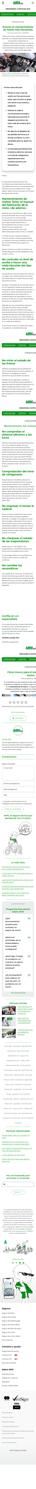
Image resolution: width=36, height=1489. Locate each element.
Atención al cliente (9, 1363)
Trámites (8, 1070)
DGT (23, 1118)
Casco (28, 1075)
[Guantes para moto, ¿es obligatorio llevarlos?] (9, 1033)
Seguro (24, 1056)
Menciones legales (7, 1412)
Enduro (7, 1108)
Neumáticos (27, 1113)
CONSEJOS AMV (7, 14)
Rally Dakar (27, 1070)
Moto (8, 1046)
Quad (15, 1094)
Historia (8, 1104)
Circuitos (16, 1118)
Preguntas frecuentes (10, 1351)
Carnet (17, 1070)
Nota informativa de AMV (9, 1442)
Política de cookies (7, 1417)
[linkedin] (23, 1263)
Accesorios (25, 1065)
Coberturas (19, 1075)
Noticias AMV (6, 73)
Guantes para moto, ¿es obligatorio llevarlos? (25, 1032)
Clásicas (8, 1089)
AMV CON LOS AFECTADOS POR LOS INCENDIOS (24, 1020)
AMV (16, 1099)
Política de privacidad (8, 1422)
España (28, 1080)
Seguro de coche (8, 1332)
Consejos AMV (16, 73)
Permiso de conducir (12, 1113)
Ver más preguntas (18, 992)
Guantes (7, 1118)
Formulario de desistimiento (10, 1426)
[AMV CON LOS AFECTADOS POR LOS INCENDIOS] (9, 1021)
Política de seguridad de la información (13, 1438)
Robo (30, 1118)
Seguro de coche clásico (11, 1336)
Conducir (24, 1060)
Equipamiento (13, 1060)
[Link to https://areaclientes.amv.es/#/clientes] (33, 3)
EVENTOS (20, 14)
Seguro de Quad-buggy (11, 1321)
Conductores (17, 1108)
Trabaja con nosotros (10, 1378)
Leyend (17, 1104)
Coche (16, 1046)
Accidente (7, 1099)
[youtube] (20, 1263)
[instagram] (13, 1263)
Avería (18, 1123)
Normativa (26, 1104)
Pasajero (28, 1108)
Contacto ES (7, 1355)
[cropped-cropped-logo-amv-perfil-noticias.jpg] (18, 727)
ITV (8, 1094)
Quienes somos (8, 1374)
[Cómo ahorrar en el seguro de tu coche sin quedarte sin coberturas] (9, 1010)
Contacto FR (7, 1359)
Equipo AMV (6, 739)
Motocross (9, 1080)
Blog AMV (5, 1382)
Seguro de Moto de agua (11, 1328)
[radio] (10, 702)
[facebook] (16, 1263)
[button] (18, 924)
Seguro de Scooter (9, 1317)
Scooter (27, 1084)
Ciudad (17, 1089)
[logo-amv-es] (18, 2)
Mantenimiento (12, 1065)
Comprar (19, 1080)
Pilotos (18, 1084)
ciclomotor (27, 1089)
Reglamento (13, 1056)
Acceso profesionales (10, 1386)
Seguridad (26, 1046)
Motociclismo (23, 1051)
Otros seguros (7, 1340)
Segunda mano (26, 1099)
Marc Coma (24, 1094)
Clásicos (8, 1075)
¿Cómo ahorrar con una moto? (13, 1155)
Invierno (9, 1084)
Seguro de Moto (8, 1313)
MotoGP (11, 1051)
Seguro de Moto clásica (11, 1325)
